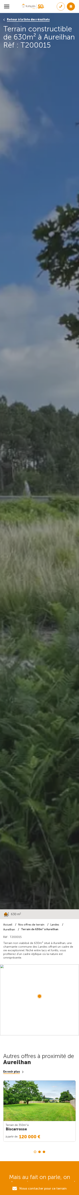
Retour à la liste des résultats (28, 19)
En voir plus (11, 1071)
